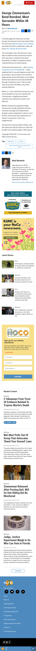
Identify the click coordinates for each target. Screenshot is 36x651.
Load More (18, 571)
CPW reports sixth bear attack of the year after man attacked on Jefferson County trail (24, 266)
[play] (3, 649)
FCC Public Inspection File (11, 611)
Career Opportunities (10, 607)
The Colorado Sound (10, 631)
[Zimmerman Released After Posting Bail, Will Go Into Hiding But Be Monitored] (17, 472)
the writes (17, 49)
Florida (21, 141)
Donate (30, 3)
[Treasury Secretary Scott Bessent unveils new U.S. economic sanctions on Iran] (8, 278)
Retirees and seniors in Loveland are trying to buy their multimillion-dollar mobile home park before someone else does (23, 296)
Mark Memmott (12, 28)
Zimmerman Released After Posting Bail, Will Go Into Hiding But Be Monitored (16, 491)
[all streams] (33, 648)
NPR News (11, 141)
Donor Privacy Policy (9, 619)
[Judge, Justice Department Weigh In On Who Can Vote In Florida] (17, 523)
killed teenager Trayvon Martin (23, 44)
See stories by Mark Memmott (22, 182)
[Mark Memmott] (6, 163)
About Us (6, 600)
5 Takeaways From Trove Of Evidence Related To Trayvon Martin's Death (17, 402)
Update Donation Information (12, 623)
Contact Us (7, 627)
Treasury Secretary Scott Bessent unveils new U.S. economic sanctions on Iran (23, 280)
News (16, 261)
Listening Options (9, 603)
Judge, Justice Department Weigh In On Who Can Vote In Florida (17, 540)
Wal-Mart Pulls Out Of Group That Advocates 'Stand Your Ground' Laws (18, 438)
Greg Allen (6, 547)
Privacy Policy (8, 615)
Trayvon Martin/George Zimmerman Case (19, 146)
